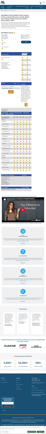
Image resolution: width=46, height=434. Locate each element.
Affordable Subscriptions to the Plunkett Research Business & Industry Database (19, 196)
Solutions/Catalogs (19, 6)
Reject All (40, 431)
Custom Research (4, 382)
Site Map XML (19, 389)
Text (18, 83)
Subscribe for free (7, 406)
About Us (18, 380)
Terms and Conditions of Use (37, 390)
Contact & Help (19, 384)
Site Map (18, 386)
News (39, 6)
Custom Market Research (10, 7)
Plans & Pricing (27, 7)
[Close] (44, 428)
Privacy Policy (34, 388)
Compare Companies (9, 113)
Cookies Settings (5, 431)
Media (24, 6)
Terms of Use (20, 419)
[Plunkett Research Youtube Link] (39, 381)
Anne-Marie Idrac (5, 88)
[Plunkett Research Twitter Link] (35, 381)
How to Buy (32, 7)
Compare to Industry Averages (16, 112)
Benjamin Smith (5, 86)
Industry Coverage (2, 7)
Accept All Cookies (31, 431)
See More (11, 92)
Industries (5, 10)
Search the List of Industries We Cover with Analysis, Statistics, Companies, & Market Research (21, 223)
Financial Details (4, 112)
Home (2, 10)
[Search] (43, 2)
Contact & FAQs (42, 7)
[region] (23, 430)
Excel (15, 83)
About (36, 6)
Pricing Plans (3, 380)
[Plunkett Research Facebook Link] (37, 381)
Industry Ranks (25, 52)
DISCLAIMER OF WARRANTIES (38, 392)
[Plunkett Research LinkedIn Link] (33, 381)
